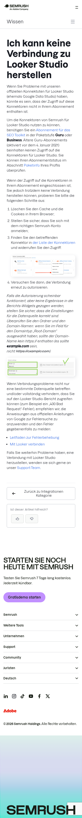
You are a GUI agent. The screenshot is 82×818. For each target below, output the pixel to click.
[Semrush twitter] (48, 696)
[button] (31, 518)
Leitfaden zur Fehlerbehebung (34, 437)
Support (9, 647)
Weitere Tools (13, 625)
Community (12, 657)
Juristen (9, 668)
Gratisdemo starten (24, 597)
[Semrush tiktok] (22, 696)
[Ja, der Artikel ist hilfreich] (17, 518)
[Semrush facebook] (39, 696)
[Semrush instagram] (14, 696)
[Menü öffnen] (77, 7)
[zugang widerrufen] (43, 275)
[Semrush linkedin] (5, 696)
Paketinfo (32, 165)
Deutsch (9, 678)
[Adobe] (9, 710)
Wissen (15, 21)
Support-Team (28, 468)
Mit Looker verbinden (27, 444)
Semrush (10, 614)
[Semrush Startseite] (16, 7)
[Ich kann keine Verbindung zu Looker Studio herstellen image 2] (41, 375)
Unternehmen (13, 636)
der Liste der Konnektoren (54, 242)
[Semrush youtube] (31, 696)
